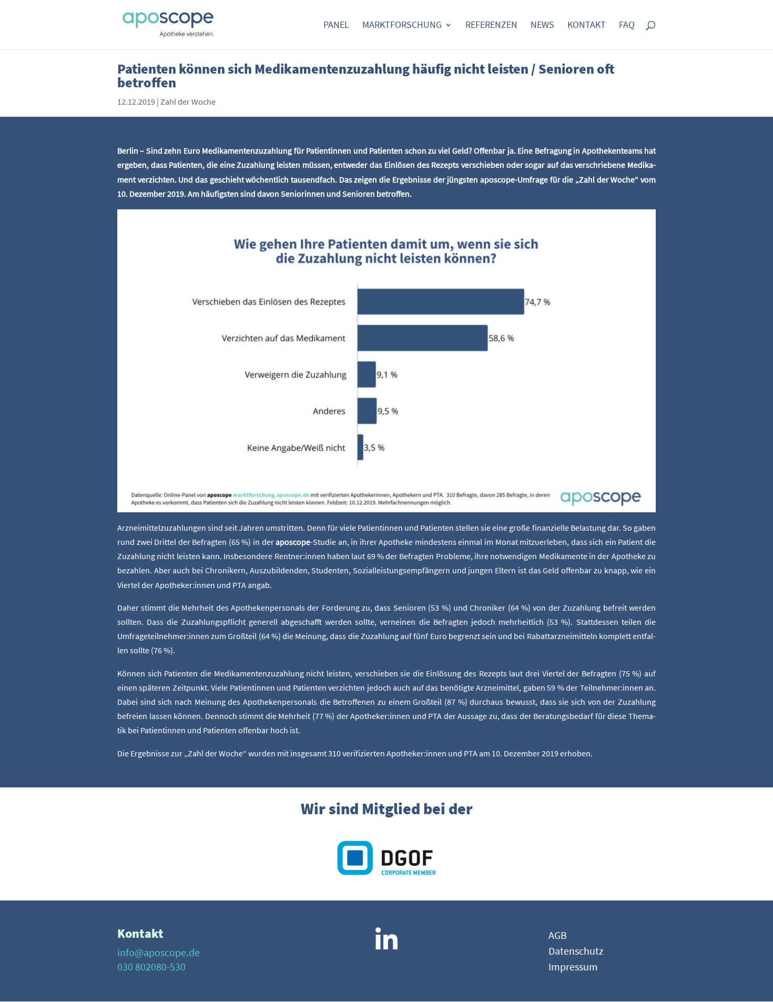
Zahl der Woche (188, 101)
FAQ (627, 26)
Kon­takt (586, 26)
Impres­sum (573, 968)
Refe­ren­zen (491, 26)
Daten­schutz (576, 952)
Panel (336, 26)
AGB (557, 937)
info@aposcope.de (158, 952)
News (542, 26)
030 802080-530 (151, 966)
